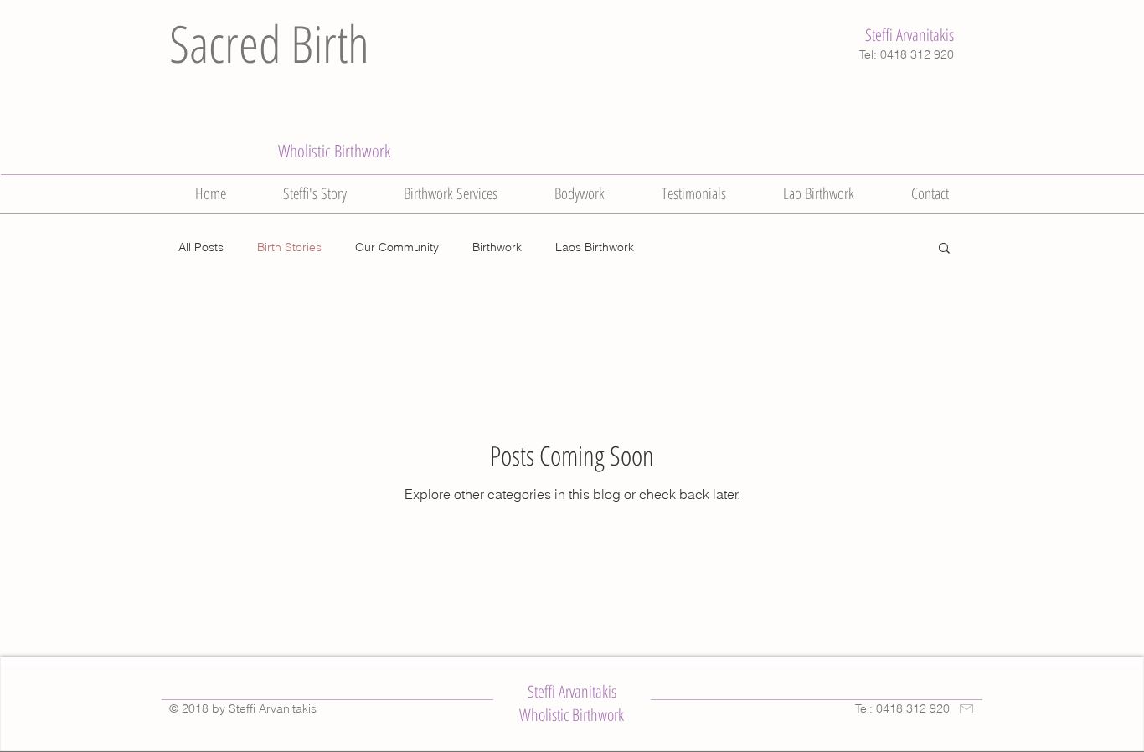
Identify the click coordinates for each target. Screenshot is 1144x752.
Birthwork (497, 247)
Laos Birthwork (594, 247)
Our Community (397, 247)
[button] (944, 249)
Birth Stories (289, 247)
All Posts (201, 247)
